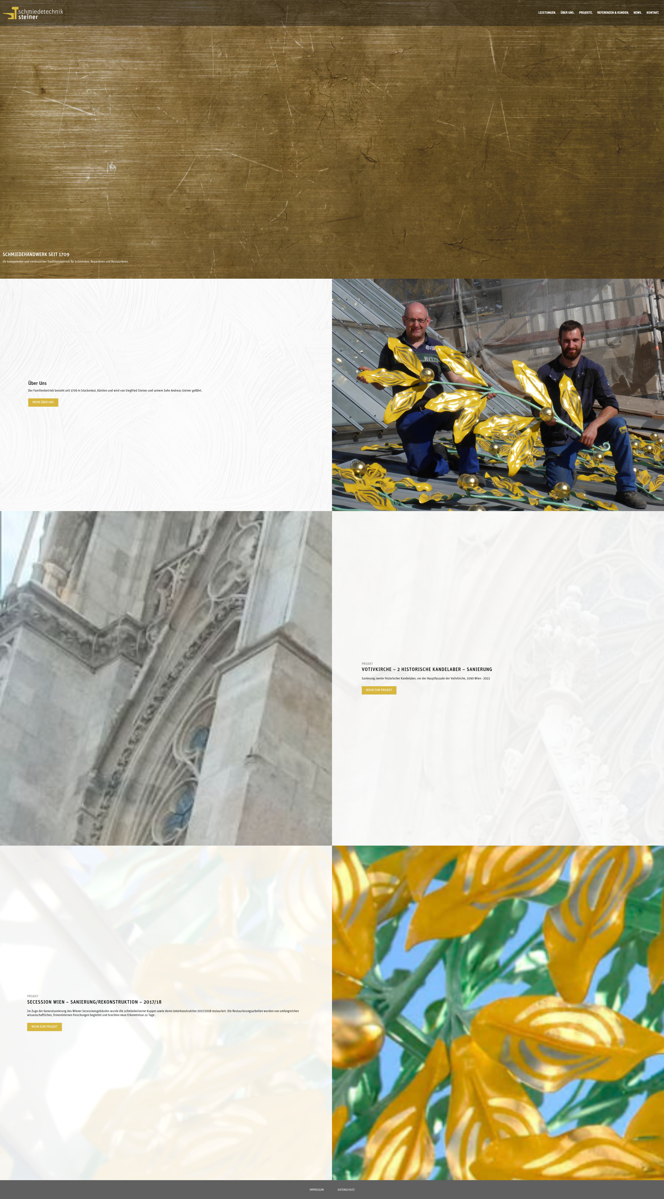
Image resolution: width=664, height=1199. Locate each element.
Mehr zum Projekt (379, 690)
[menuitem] (547, 13)
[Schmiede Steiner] (33, 13)
